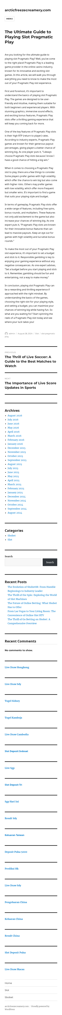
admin (12, 333)
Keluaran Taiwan (14, 835)
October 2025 (15, 456)
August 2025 (15, 464)
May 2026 (13, 427)
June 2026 (13, 423)
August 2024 (15, 512)
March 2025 (14, 484)
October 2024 (15, 504)
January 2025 (15, 492)
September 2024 (17, 508)
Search (9, 556)
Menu (9, 19)
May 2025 (13, 476)
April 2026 (14, 431)
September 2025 (17, 460)
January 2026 (15, 443)
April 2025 (13, 480)
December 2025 (17, 447)
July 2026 (13, 419)
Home (8, 983)
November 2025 (17, 452)
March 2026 (14, 435)
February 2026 (16, 439)
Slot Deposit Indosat (16, 751)
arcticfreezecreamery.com (28, 10)
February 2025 (16, 488)
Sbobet (12, 535)
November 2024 (17, 500)
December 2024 (17, 496)
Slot (37, 333)
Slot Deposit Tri (13, 784)
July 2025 (13, 468)
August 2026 (15, 415)
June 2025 (13, 472)
